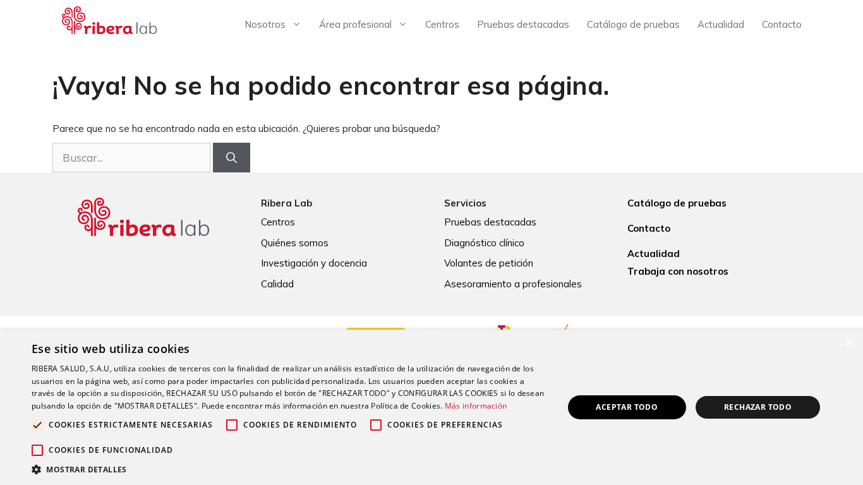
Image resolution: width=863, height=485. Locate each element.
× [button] (849, 343)
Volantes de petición (488, 263)
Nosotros (265, 24)
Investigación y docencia (314, 263)
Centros (442, 24)
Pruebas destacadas (523, 24)
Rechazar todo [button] (758, 407)
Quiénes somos (295, 243)
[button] (289, 469)
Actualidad (720, 24)
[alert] (431, 407)
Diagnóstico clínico (484, 243)
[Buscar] (231, 158)
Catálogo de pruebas (633, 24)
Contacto (782, 24)
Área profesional (355, 24)
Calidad (277, 284)
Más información (476, 405)
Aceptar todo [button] (627, 407)
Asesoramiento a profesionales (513, 284)
